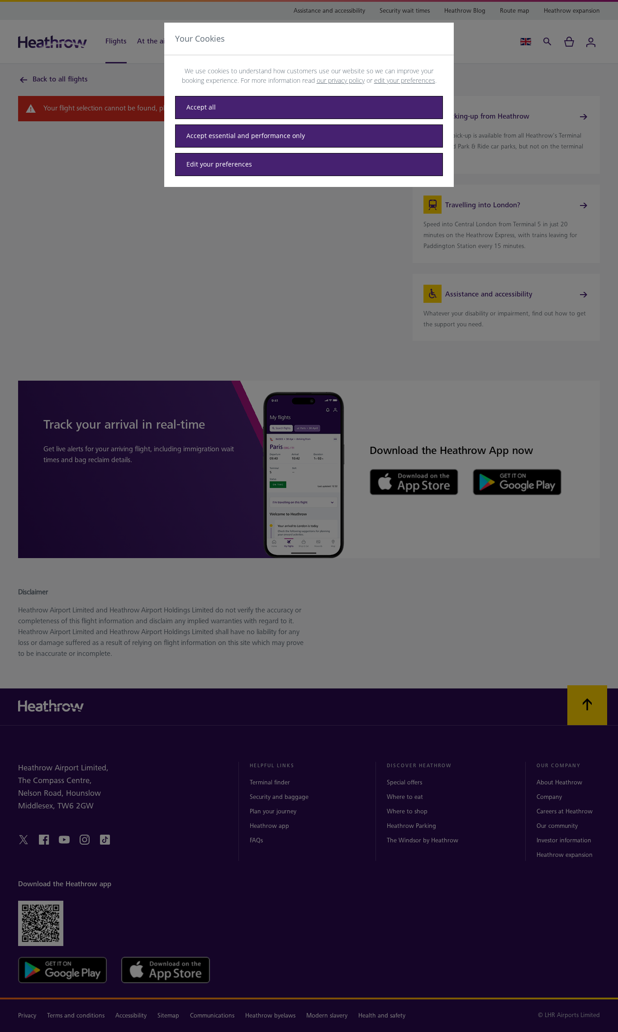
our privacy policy (341, 80)
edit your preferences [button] (404, 80)
